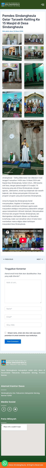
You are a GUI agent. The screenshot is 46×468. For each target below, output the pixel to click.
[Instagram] (9, 409)
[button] (42, 4)
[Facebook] (4, 409)
